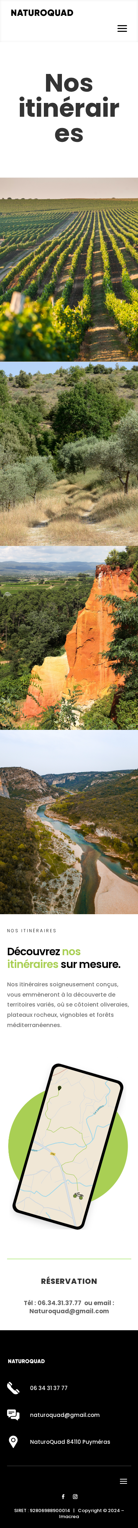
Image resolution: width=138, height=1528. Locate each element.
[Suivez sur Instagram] (75, 1496)
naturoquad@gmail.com (65, 1415)
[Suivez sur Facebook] (63, 1496)
